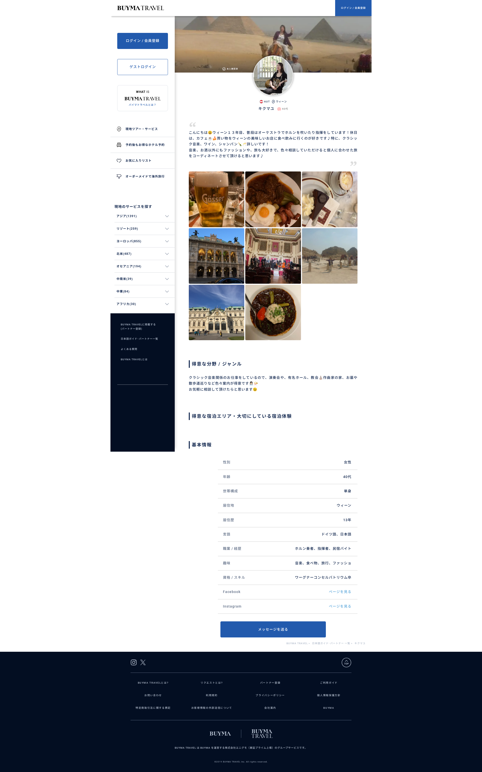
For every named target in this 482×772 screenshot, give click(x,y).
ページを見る (340, 592)
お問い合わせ (153, 695)
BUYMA (328, 707)
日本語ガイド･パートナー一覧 (139, 338)
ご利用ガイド (329, 682)
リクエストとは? (212, 682)
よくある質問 (129, 349)
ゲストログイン (143, 67)
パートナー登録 (270, 682)
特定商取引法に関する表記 (153, 707)
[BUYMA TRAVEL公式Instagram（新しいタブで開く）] (134, 662)
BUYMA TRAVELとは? (153, 682)
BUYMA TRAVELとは (134, 359)
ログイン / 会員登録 (353, 8)
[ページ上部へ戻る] (346, 663)
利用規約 (212, 695)
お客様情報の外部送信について (211, 707)
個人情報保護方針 (328, 695)
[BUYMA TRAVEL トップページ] (226, 8)
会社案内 (270, 707)
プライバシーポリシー (270, 695)
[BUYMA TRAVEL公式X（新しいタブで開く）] (143, 662)
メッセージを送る (273, 629)
